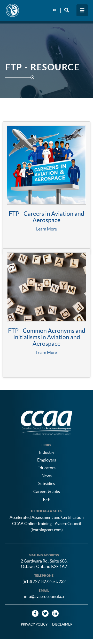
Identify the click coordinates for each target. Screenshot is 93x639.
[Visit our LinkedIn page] (55, 613)
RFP (46, 499)
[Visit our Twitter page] (45, 613)
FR (54, 10)
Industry (46, 452)
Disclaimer (62, 624)
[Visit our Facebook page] (35, 613)
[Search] (66, 10)
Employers (46, 460)
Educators (46, 467)
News (47, 475)
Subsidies (46, 483)
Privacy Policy (34, 624)
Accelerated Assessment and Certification (47, 517)
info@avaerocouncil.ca (44, 596)
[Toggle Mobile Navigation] (82, 10)
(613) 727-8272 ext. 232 (44, 581)
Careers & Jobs (46, 491)
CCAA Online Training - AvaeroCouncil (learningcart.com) (46, 526)
